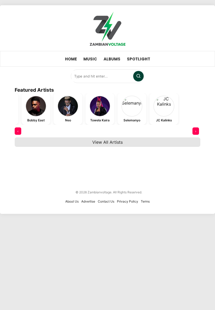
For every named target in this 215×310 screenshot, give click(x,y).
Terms (145, 201)
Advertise (88, 201)
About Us (72, 201)
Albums (112, 59)
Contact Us (106, 201)
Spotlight (138, 59)
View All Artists (107, 142)
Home (71, 59)
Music (90, 59)
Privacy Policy (127, 201)
